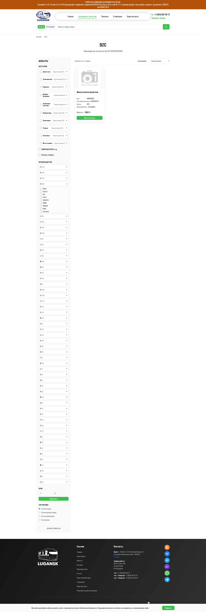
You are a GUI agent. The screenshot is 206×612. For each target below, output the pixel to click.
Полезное (104, 16)
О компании (117, 16)
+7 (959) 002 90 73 (162, 14)
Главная (70, 16)
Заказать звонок (158, 17)
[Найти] (166, 26)
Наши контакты (133, 16)
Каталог (38, 36)
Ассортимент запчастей (87, 16)
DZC (46, 36)
